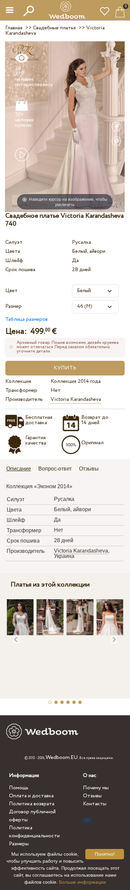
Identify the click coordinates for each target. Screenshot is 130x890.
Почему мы (96, 788)
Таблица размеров (26, 319)
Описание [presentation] (18, 469)
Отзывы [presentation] (89, 469)
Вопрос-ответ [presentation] (55, 469)
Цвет (11, 290)
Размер (13, 306)
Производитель (24, 399)
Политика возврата (31, 804)
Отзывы (92, 796)
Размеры (19, 844)
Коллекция (18, 381)
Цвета (12, 251)
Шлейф (14, 260)
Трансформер (21, 390)
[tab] (21, 469)
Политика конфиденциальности (34, 832)
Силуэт (14, 242)
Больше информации (82, 882)
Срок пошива (20, 269)
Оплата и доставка (31, 796)
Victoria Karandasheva (76, 399)
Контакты (94, 804)
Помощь (18, 788)
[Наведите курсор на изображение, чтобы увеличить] (65, 126)
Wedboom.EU (62, 757)
